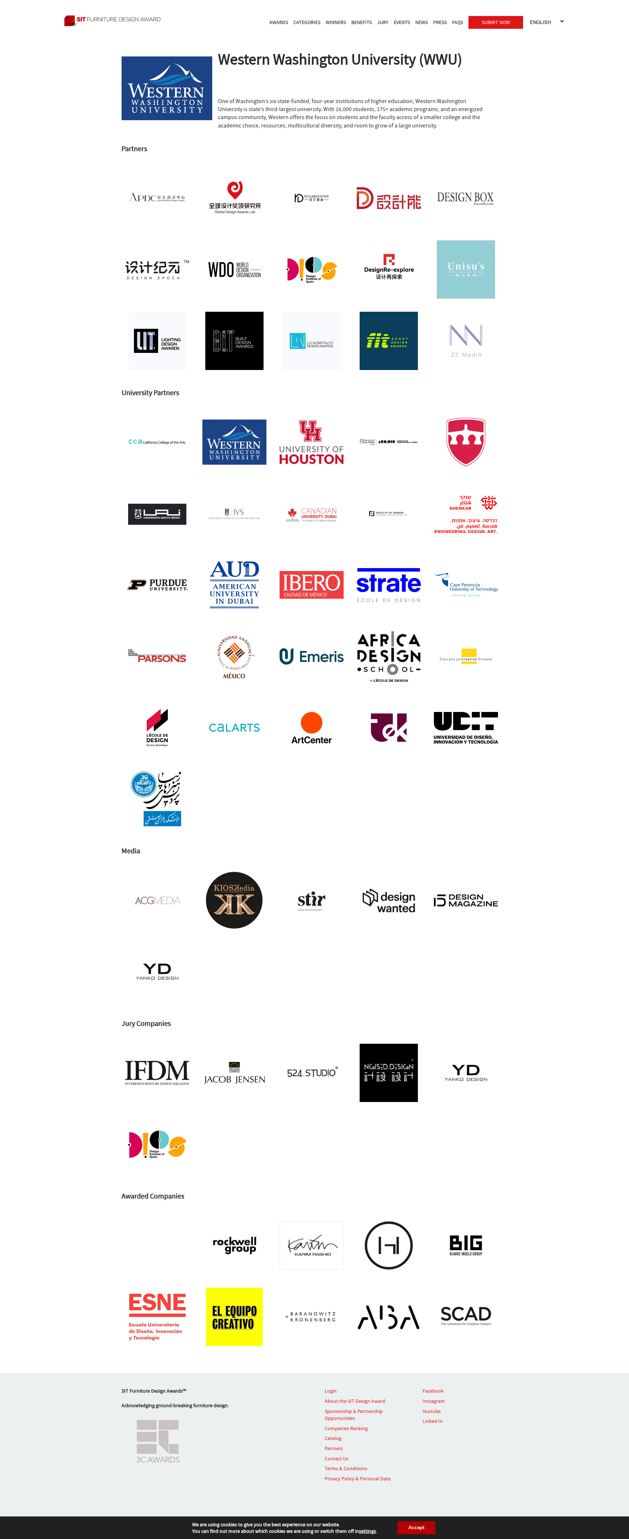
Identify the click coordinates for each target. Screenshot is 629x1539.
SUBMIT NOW (496, 22)
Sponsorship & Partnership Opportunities (354, 1415)
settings (367, 1531)
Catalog (333, 1438)
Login (331, 1391)
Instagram (434, 1401)
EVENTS (402, 22)
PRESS (440, 22)
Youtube (432, 1411)
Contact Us (336, 1458)
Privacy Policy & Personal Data (358, 1478)
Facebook (433, 1391)
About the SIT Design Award (355, 1401)
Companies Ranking (346, 1428)
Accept (416, 1527)
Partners (334, 1448)
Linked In (433, 1421)
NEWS (421, 22)
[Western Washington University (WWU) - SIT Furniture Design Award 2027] (123, 20)
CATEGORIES (306, 22)
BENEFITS (361, 22)
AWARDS (278, 22)
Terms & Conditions (346, 1468)
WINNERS (336, 22)
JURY (382, 22)
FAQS (457, 22)
